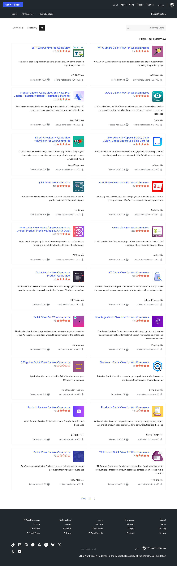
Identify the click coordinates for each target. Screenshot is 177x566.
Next (83, 498)
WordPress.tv (95, 533)
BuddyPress (33, 533)
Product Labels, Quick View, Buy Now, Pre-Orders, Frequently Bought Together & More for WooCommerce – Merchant (42, 94)
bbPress (35, 528)
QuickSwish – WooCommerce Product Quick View (53, 274)
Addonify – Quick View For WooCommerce (124, 182)
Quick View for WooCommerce (52, 452)
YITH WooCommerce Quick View (51, 47)
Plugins (131, 528)
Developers (97, 528)
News (163, 524)
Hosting (162, 528)
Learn (100, 520)
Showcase (129, 520)
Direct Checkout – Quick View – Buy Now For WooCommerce (52, 139)
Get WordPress (13, 5)
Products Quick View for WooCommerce (125, 407)
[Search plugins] (128, 28)
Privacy (162, 533)
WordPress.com (31, 520)
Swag (67, 533)
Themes (130, 524)
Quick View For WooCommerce (130, 227)
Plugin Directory (158, 14)
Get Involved (65, 520)
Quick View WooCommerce (54, 182)
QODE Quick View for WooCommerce (127, 92)
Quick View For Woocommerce (52, 317)
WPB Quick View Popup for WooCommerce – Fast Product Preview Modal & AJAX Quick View (44, 229)
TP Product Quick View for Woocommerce (124, 452)
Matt (36, 524)
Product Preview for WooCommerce (49, 407)
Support (99, 524)
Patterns (130, 533)
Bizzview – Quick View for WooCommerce (124, 362)
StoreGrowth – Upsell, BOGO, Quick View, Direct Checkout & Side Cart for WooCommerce (127, 139)
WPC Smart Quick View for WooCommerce (123, 47)
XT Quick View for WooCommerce (129, 272)
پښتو (137, 548)
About (163, 520)
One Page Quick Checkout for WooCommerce (122, 317)
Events (68, 524)
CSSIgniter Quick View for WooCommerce (45, 362)
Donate (66, 528)
